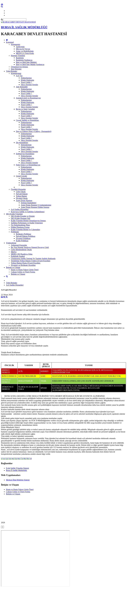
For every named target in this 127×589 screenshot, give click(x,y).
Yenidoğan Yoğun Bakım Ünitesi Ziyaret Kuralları (30, 261)
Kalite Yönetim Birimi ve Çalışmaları (25, 229)
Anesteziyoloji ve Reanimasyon (28, 98)
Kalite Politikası (22, 241)
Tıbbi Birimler (11, 71)
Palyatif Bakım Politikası (25, 236)
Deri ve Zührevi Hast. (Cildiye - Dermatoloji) (33, 131)
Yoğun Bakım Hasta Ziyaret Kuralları (25, 263)
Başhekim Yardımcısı (24, 60)
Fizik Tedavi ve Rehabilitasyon (28, 165)
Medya (13, 252)
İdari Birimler (16, 69)
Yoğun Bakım (21, 196)
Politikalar (15, 232)
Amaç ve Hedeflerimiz (25, 51)
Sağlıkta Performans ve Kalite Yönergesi (27, 223)
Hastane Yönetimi (18, 56)
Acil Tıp (19, 76)
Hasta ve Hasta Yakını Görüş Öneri (24, 270)
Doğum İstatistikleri (28, 203)
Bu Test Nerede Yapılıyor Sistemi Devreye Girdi (30, 247)
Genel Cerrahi (21, 176)
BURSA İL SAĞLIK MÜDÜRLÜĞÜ (24, 27)
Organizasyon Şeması (19, 67)
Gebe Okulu (21, 192)
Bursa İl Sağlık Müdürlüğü (16, 470)
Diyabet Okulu (22, 198)
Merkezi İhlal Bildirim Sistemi (18, 480)
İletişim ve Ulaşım (13, 267)
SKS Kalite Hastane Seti (20, 218)
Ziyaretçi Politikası (23, 238)
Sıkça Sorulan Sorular (29, 85)
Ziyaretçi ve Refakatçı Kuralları (23, 265)
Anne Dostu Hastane (24, 200)
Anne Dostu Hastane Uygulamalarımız (36, 205)
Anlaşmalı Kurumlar (19, 245)
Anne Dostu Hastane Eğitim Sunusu (35, 207)
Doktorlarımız (26, 78)
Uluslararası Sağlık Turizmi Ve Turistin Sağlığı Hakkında (33, 258)
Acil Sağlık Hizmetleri (19, 209)
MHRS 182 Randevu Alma (21, 254)
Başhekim (20, 58)
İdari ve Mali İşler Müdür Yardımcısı (30, 64)
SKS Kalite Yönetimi (14, 214)
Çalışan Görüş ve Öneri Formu (23, 272)
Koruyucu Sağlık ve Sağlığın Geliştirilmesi (27, 212)
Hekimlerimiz (26, 145)
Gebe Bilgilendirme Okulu (21, 250)
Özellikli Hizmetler (18, 189)
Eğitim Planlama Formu (20, 227)
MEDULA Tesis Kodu (25, 53)
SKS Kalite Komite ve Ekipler (23, 216)
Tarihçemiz (20, 47)
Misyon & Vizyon (23, 49)
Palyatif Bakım (22, 194)
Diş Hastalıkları (22, 142)
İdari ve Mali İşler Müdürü (26, 62)
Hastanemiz (15, 44)
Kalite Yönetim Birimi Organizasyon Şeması (28, 221)
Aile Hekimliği (22, 87)
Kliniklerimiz (16, 73)
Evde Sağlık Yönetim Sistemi (17, 468)
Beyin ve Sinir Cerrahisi (25, 109)
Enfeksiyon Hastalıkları (25, 154)
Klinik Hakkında (27, 80)
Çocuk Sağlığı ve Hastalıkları (27, 120)
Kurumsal (10, 42)
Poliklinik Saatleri (18, 256)
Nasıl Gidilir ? (26, 82)
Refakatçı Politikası (23, 234)
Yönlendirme (11, 243)
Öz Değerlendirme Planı (20, 225)
